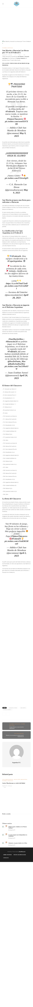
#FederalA (10, 111)
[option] (16, 782)
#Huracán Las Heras (13, 707)
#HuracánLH (12, 341)
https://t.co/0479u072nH (17, 283)
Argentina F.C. (4, 54)
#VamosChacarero (15, 119)
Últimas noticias (7, 47)
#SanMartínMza (16, 339)
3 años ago (10, 54)
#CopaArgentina (15, 261)
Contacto (6, 857)
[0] (4, 827)
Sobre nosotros (7, 854)
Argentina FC (12, 830)
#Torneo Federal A (7, 709)
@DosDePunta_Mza (16, 361)
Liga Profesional (7, 779)
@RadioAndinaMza (16, 364)
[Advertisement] (16, 16)
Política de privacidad (20, 854)
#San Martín (23, 707)
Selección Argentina (20, 779)
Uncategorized (19, 733)
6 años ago (10, 785)
